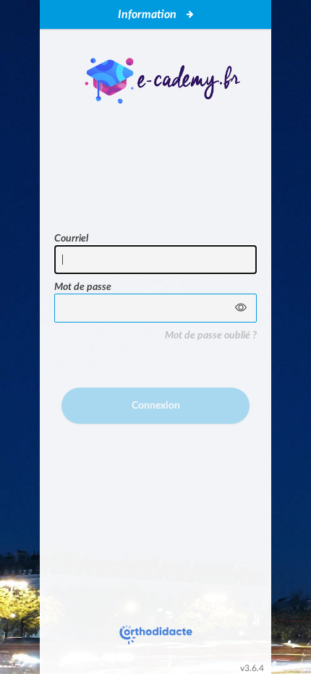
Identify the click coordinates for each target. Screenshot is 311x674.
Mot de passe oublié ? (211, 335)
